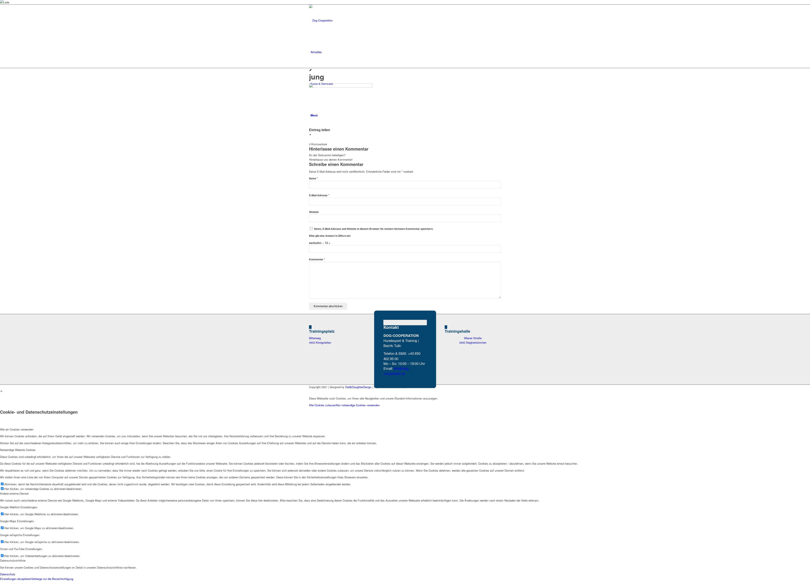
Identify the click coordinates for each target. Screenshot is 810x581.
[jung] (310, 70)
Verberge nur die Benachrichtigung (52, 579)
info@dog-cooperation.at (396, 371)
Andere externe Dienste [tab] (14, 493)
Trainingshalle (457, 331)
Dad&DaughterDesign (358, 387)
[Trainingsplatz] (310, 327)
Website (314, 212)
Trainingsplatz (322, 331)
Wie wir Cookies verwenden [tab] (17, 429)
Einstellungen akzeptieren (15, 579)
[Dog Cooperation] (340, 20)
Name (313, 178)
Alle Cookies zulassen (322, 405)
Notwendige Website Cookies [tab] (18, 450)
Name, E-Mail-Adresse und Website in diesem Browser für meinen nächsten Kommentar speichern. (373, 229)
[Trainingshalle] (446, 327)
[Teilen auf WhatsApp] (314, 135)
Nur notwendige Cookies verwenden (358, 405)
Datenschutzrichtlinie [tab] (13, 560)
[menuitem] (405, 52)
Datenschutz (7, 574)
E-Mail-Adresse (319, 195)
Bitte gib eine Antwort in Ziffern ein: (330, 236)
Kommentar (317, 259)
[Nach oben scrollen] (1, 391)
